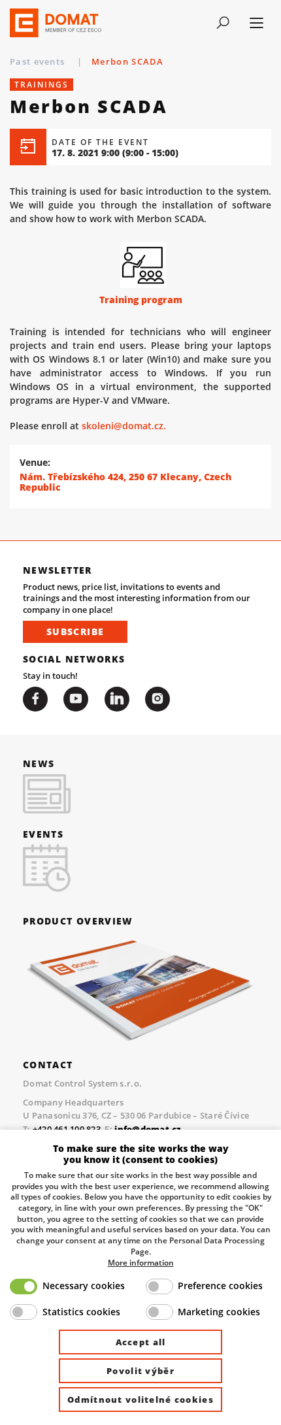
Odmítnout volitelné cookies (140, 1399)
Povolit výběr (140, 1371)
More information (141, 1262)
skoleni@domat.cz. (124, 425)
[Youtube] (75, 699)
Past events (39, 61)
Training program (140, 299)
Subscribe (75, 631)
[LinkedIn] (117, 699)
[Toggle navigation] (222, 23)
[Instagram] (157, 699)
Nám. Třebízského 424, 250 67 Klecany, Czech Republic (125, 482)
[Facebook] (35, 699)
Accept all (141, 1342)
